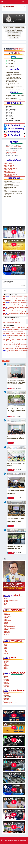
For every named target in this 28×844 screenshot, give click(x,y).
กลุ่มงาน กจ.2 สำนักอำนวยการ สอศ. (11, 186)
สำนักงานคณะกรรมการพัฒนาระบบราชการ (13, 192)
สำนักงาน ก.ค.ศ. (7, 189)
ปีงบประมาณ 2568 (12, 62)
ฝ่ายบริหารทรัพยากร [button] (10, 30)
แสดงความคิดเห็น (10, 65)
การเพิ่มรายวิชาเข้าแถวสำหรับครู (13, 97)
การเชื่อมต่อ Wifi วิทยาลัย (11, 98)
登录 (23, 2)
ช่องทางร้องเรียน (10, 66)
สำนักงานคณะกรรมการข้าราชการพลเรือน (13, 193)
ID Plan (7, 84)
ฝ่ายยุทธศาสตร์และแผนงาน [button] (14, 35)
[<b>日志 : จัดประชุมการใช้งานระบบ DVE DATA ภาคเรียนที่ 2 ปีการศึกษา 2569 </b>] (16, 539)
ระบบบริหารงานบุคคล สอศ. (10, 187)
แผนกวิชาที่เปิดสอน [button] (19, 27)
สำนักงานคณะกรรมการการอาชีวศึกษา (12, 183)
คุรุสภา (5, 190)
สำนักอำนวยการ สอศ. (8, 184)
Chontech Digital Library (11, 80)
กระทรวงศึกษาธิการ (8, 181)
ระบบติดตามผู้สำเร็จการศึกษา (12, 72)
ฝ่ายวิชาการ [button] (19, 30)
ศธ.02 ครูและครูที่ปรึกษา (11, 81)
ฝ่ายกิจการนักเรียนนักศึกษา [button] (14, 33)
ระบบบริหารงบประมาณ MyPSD (13, 77)
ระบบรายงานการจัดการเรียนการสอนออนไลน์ (14, 74)
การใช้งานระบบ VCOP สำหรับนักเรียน (14, 100)
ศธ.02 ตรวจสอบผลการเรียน (12, 83)
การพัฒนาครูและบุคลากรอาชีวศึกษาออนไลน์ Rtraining (14, 86)
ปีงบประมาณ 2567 (12, 60)
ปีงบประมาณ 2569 (12, 63)
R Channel (6, 195)
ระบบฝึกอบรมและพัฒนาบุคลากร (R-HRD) (15, 89)
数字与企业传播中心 (8, 697)
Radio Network (7, 196)
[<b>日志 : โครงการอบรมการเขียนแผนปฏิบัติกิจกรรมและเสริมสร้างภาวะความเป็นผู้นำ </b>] (16, 429)
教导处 (5, 678)
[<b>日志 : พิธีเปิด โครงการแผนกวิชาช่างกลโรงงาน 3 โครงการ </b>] (16, 456)
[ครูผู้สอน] (14, 49)
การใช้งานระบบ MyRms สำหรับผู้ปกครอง (15, 95)
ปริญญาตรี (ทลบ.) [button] (14, 38)
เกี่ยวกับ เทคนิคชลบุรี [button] (8, 27)
